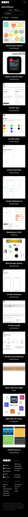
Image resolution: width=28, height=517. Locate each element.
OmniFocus (17, 464)
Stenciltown (7, 7)
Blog (4, 487)
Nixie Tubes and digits (14, 388)
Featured (15, 17)
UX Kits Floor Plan (14, 170)
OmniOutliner (18, 468)
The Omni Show (7, 489)
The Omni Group (14, 48)
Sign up (16, 10)
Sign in (10, 10)
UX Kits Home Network (14, 357)
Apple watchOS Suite (14, 77)
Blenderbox (14, 235)
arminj (14, 390)
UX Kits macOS (14, 325)
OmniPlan (17, 470)
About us (17, 487)
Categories (8, 13)
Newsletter (6, 491)
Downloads (17, 477)
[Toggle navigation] (24, 2)
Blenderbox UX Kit (14, 232)
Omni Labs (17, 475)
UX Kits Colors (14, 139)
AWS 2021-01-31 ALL (14, 419)
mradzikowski (14, 421)
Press (16, 489)
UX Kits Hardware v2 (14, 201)
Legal (16, 491)
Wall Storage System (14, 263)
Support (5, 484)
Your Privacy (18, 484)
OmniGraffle (17, 466)
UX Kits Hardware (14, 294)
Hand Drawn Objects (14, 46)
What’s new (6, 495)
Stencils (6, 17)
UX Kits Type (14, 108)
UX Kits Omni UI (14, 450)
